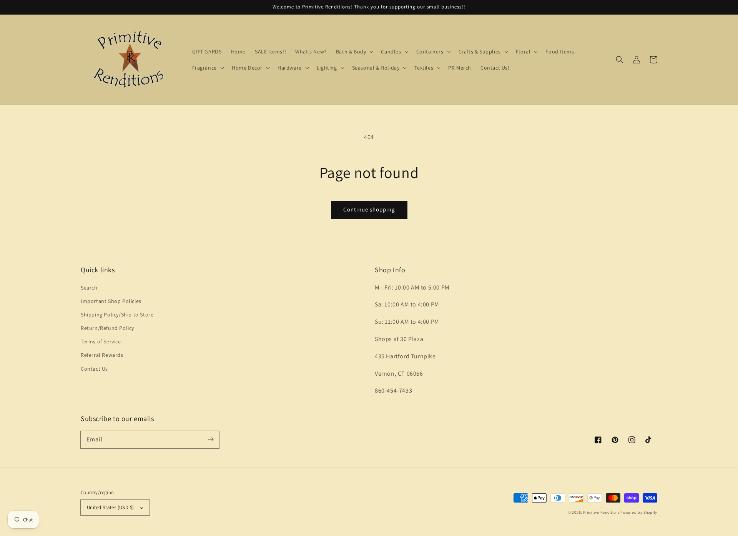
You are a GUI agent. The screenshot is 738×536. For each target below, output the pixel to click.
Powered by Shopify (638, 512)
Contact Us (94, 368)
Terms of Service (101, 341)
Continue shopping (369, 209)
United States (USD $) (110, 507)
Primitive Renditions (601, 512)
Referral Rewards (102, 354)
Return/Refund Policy (107, 328)
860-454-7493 (393, 390)
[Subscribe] (210, 439)
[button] (619, 59)
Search (89, 287)
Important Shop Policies (111, 301)
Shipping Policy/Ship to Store (117, 314)
